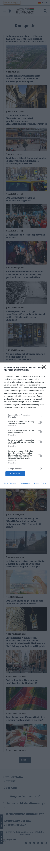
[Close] (44, 367)
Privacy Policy (40, 483)
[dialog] (25, 425)
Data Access (25, 483)
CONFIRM (15, 474)
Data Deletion (10, 483)
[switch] (40, 422)
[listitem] (25, 416)
